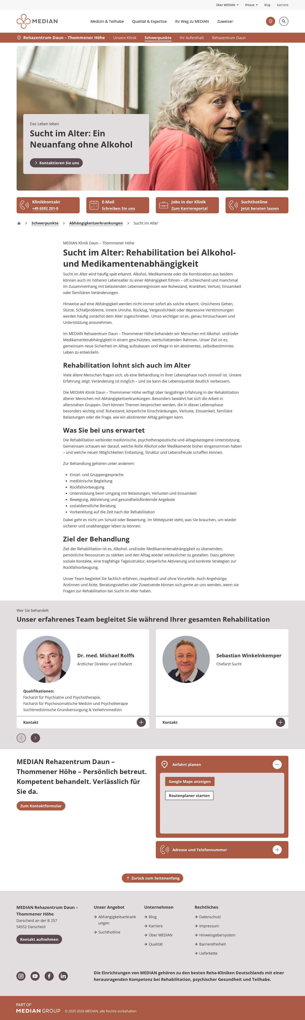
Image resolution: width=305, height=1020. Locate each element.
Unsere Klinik (124, 37)
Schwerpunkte (158, 37)
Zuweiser (225, 21)
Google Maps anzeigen (190, 781)
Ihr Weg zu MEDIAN (192, 21)
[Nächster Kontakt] (35, 738)
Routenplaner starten (189, 795)
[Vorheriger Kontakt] (21, 738)
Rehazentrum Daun (229, 37)
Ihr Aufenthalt (192, 37)
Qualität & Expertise (149, 21)
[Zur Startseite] (37, 21)
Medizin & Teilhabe (107, 21)
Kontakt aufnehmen (39, 939)
